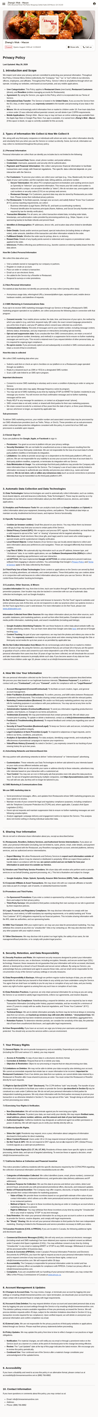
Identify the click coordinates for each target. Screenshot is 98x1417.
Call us (88, 47)
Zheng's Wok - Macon (18, 3)
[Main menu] (4, 4)
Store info (74, 47)
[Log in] (94, 3)
